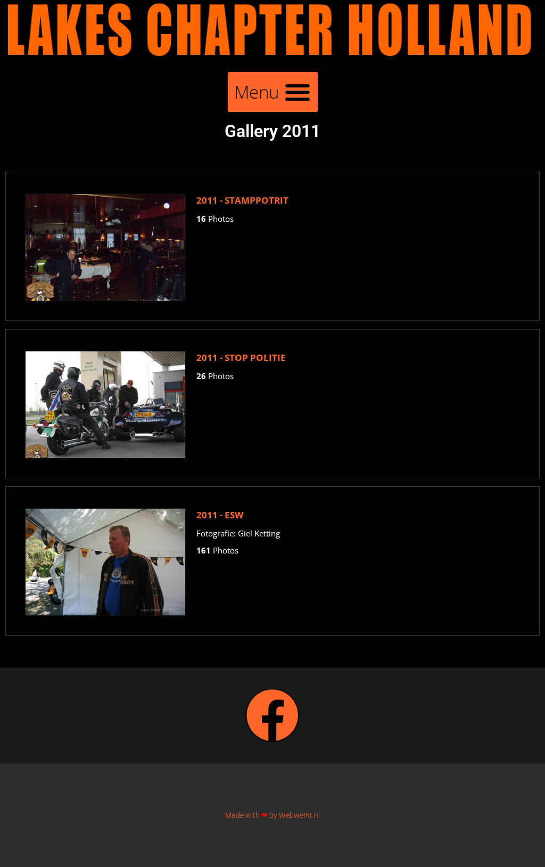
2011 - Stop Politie (241, 357)
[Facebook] (272, 715)
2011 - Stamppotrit (242, 200)
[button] (273, 92)
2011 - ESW (219, 515)
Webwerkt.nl (299, 815)
